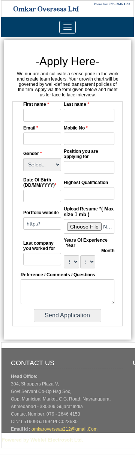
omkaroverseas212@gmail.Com (65, 429)
